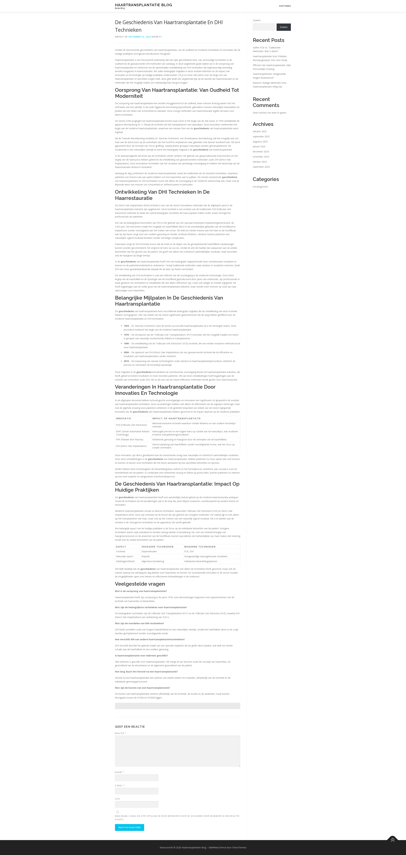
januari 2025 (259, 146)
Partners (285, 6)
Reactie (120, 733)
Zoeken (257, 20)
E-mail (120, 785)
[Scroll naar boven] (392, 840)
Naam (119, 772)
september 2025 (261, 136)
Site (117, 798)
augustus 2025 (260, 141)
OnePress (214, 847)
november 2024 (261, 156)
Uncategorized (260, 186)
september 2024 (261, 166)
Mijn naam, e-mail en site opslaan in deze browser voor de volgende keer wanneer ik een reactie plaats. (177, 818)
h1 (160, 36)
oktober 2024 (260, 161)
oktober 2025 (260, 131)
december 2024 (261, 151)
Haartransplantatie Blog (143, 5)
